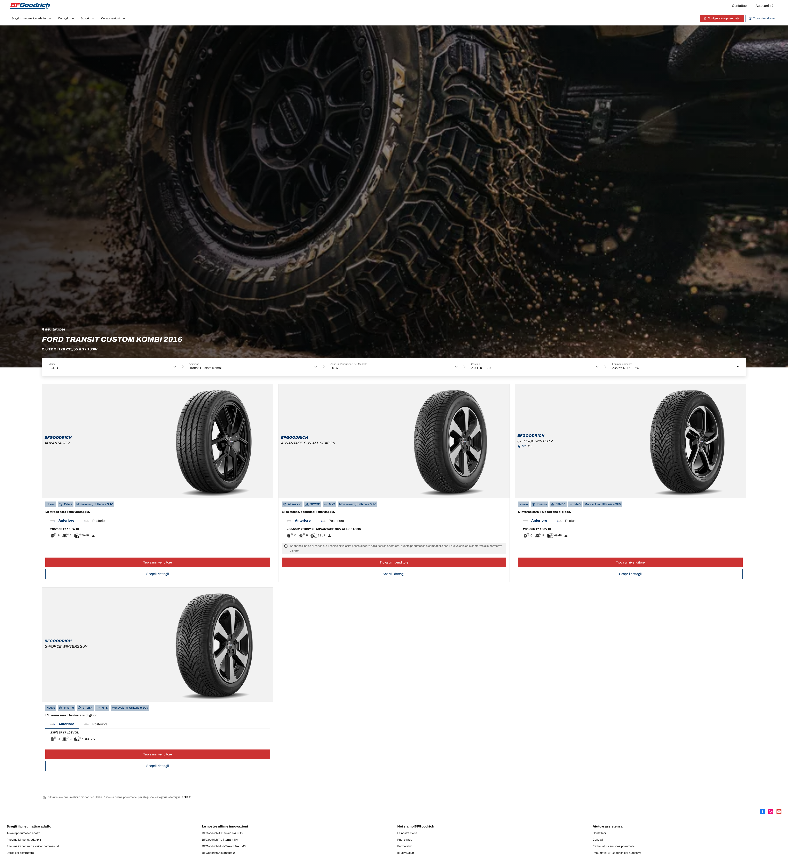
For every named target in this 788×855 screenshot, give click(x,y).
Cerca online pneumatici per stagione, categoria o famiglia (143, 797)
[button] (174, 366)
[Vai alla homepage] (30, 5)
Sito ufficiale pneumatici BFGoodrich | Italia (75, 797)
